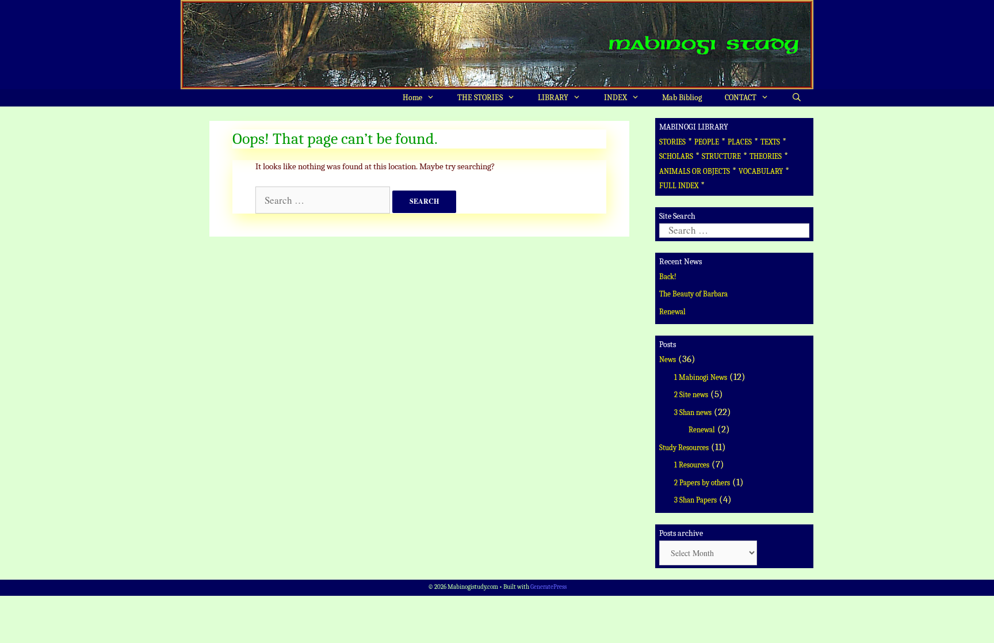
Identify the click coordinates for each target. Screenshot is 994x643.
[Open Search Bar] (796, 97)
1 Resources (691, 465)
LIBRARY (553, 97)
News (667, 359)
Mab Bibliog (682, 97)
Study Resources (684, 447)
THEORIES (766, 156)
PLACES (740, 142)
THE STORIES (480, 97)
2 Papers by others (702, 482)
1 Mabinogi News (700, 377)
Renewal (672, 311)
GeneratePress (548, 587)
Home (412, 97)
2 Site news (691, 394)
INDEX (615, 97)
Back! (667, 276)
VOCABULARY (761, 171)
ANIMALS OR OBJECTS (694, 171)
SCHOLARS (676, 156)
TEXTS (770, 142)
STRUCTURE (721, 156)
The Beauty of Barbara (693, 294)
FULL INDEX (678, 185)
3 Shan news (693, 412)
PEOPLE (706, 142)
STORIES (672, 142)
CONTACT (740, 97)
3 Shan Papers (695, 500)
